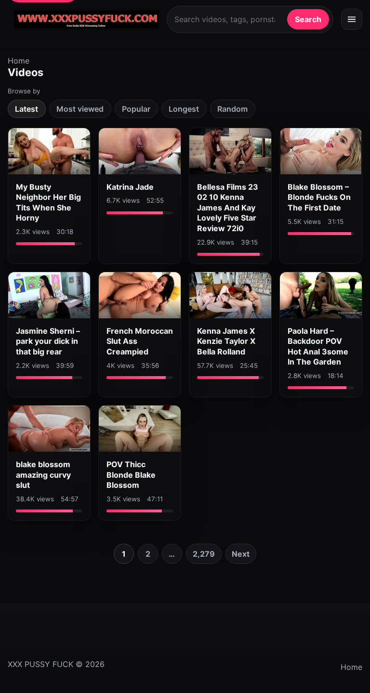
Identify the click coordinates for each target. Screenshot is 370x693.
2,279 (204, 554)
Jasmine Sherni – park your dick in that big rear (48, 341)
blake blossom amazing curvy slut (43, 474)
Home (18, 60)
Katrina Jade (130, 187)
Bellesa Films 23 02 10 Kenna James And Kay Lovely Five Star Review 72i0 (227, 207)
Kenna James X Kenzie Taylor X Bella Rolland (226, 341)
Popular (136, 109)
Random (232, 109)
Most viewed (80, 109)
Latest (26, 109)
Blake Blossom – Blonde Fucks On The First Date (319, 197)
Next (241, 554)
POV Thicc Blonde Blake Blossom (131, 474)
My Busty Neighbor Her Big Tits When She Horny (48, 202)
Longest (184, 109)
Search (308, 19)
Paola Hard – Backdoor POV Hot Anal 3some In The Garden (318, 346)
